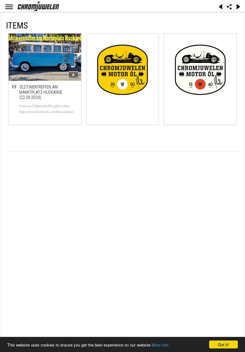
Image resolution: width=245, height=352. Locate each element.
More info (160, 345)
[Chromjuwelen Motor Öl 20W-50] (122, 70)
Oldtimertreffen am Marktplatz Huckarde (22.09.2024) (40, 92)
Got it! (223, 344)
